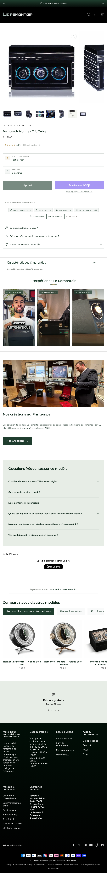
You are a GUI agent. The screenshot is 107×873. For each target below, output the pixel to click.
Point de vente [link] (10, 810)
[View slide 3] (55, 710)
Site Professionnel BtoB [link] (12, 804)
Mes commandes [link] (65, 750)
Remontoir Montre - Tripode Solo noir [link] (22, 663)
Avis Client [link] (8, 819)
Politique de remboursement (16, 865)
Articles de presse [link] (12, 823)
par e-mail (73, 216)
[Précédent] (4, 3)
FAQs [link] (85, 749)
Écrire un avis (53, 566)
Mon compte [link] (62, 754)
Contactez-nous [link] (64, 738)
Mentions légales (53, 868)
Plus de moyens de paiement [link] (79, 192)
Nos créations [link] (10, 814)
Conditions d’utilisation (54, 865)
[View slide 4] (58, 710)
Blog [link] (85, 754)
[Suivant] (103, 3)
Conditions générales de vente (90, 865)
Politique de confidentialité (36, 865)
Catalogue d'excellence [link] (9, 797)
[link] (22, 639)
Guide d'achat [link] (90, 740)
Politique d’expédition (71, 865)
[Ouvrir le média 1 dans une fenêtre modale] (74, 36)
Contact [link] (87, 745)
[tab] (28, 611)
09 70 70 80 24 (55, 216)
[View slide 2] (52, 710)
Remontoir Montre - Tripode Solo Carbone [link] (63, 663)
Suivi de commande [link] (62, 744)
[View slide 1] (48, 710)
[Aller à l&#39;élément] (7, 114)
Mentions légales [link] (11, 827)
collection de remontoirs (64, 589)
